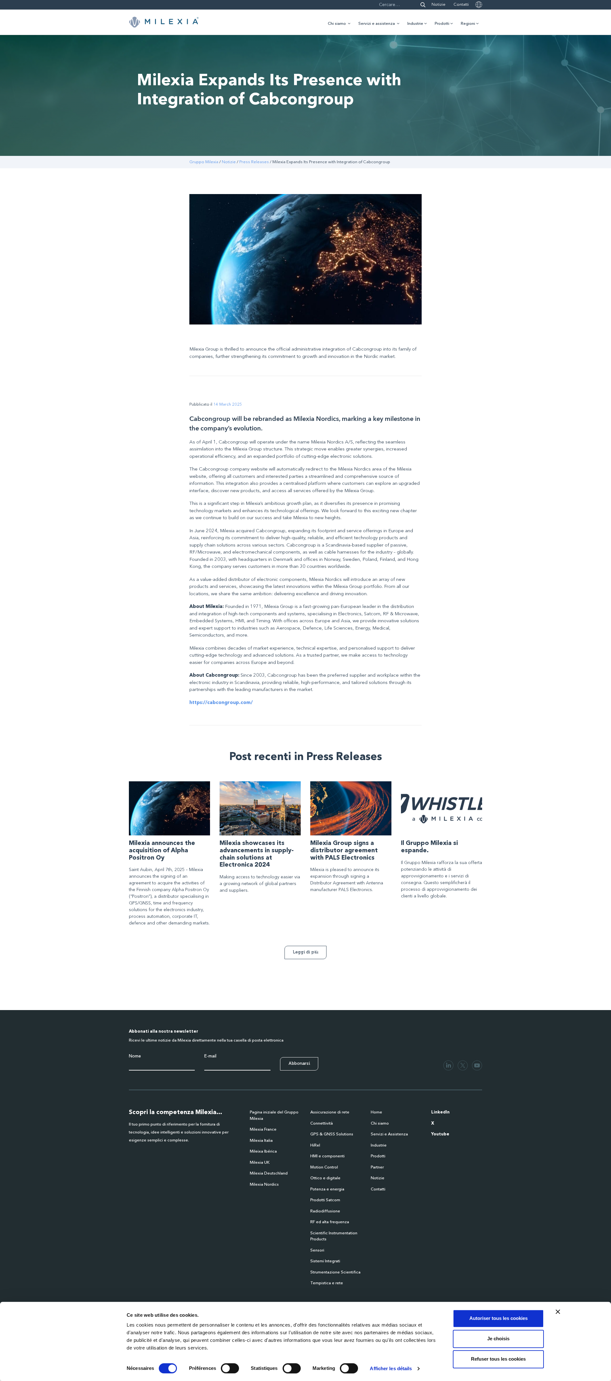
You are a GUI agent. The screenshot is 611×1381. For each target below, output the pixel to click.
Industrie (415, 24)
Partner (377, 1167)
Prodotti (442, 24)
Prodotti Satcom (325, 1200)
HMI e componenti (327, 1156)
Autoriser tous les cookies (498, 1318)
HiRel (315, 1145)
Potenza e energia (327, 1189)
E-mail (210, 1056)
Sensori (317, 1250)
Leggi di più (305, 952)
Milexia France (263, 1129)
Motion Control (324, 1167)
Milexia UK (260, 1163)
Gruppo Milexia (203, 162)
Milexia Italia (261, 1141)
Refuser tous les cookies (498, 1359)
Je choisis (498, 1338)
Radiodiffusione (325, 1211)
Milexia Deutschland (269, 1173)
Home (376, 1112)
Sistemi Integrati (325, 1261)
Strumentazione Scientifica (335, 1272)
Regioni (468, 24)
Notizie (439, 5)
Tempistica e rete (326, 1283)
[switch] (230, 1368)
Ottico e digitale (325, 1178)
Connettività (321, 1123)
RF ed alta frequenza (329, 1222)
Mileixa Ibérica (263, 1151)
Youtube (440, 1134)
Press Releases (254, 162)
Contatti (461, 5)
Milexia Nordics (264, 1184)
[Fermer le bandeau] (558, 1311)
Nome (135, 1056)
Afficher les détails (391, 1368)
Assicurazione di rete (329, 1112)
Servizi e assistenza (376, 24)
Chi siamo (337, 24)
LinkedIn (440, 1112)
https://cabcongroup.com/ (221, 703)
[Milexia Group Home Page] (164, 22)
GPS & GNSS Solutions (331, 1134)
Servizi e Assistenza (389, 1134)
